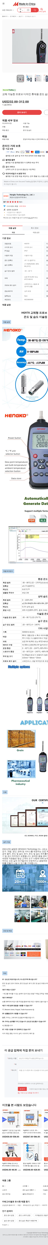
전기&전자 (13, 16)
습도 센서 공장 (9, 1221)
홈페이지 (5, 16)
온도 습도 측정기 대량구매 (28, 1221)
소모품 (25, 1186)
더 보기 (5, 1225)
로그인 (30, 218)
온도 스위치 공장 (24, 1215)
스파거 (4, 1190)
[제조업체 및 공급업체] (24, 4)
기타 (44, 1194)
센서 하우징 (6, 1194)
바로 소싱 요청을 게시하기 (28, 1093)
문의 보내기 (22, 112)
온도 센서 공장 (9, 1215)
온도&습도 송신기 (30, 16)
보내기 (22, 1089)
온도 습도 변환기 (28, 1190)
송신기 (21, 16)
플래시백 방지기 (28, 1194)
